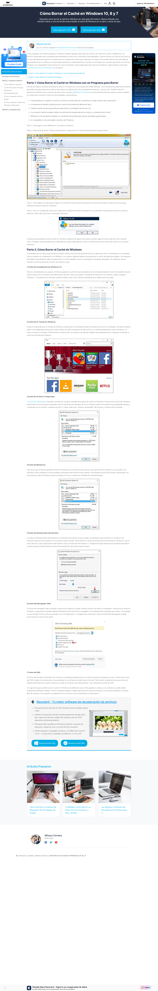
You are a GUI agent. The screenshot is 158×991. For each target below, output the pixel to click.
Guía (105, 3)
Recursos (82, 3)
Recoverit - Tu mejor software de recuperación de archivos (77, 702)
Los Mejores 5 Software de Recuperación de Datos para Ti (114, 810)
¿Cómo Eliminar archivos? (13, 84)
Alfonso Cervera (43, 44)
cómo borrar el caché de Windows (40, 68)
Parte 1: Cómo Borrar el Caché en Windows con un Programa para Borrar (56, 73)
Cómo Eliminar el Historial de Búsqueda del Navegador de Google (43, 810)
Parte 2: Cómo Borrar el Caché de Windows (45, 77)
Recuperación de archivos (66, 47)
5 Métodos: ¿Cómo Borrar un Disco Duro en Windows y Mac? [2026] (78, 810)
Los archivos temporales (36, 401)
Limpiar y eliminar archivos (38, 855)
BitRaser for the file (80, 92)
